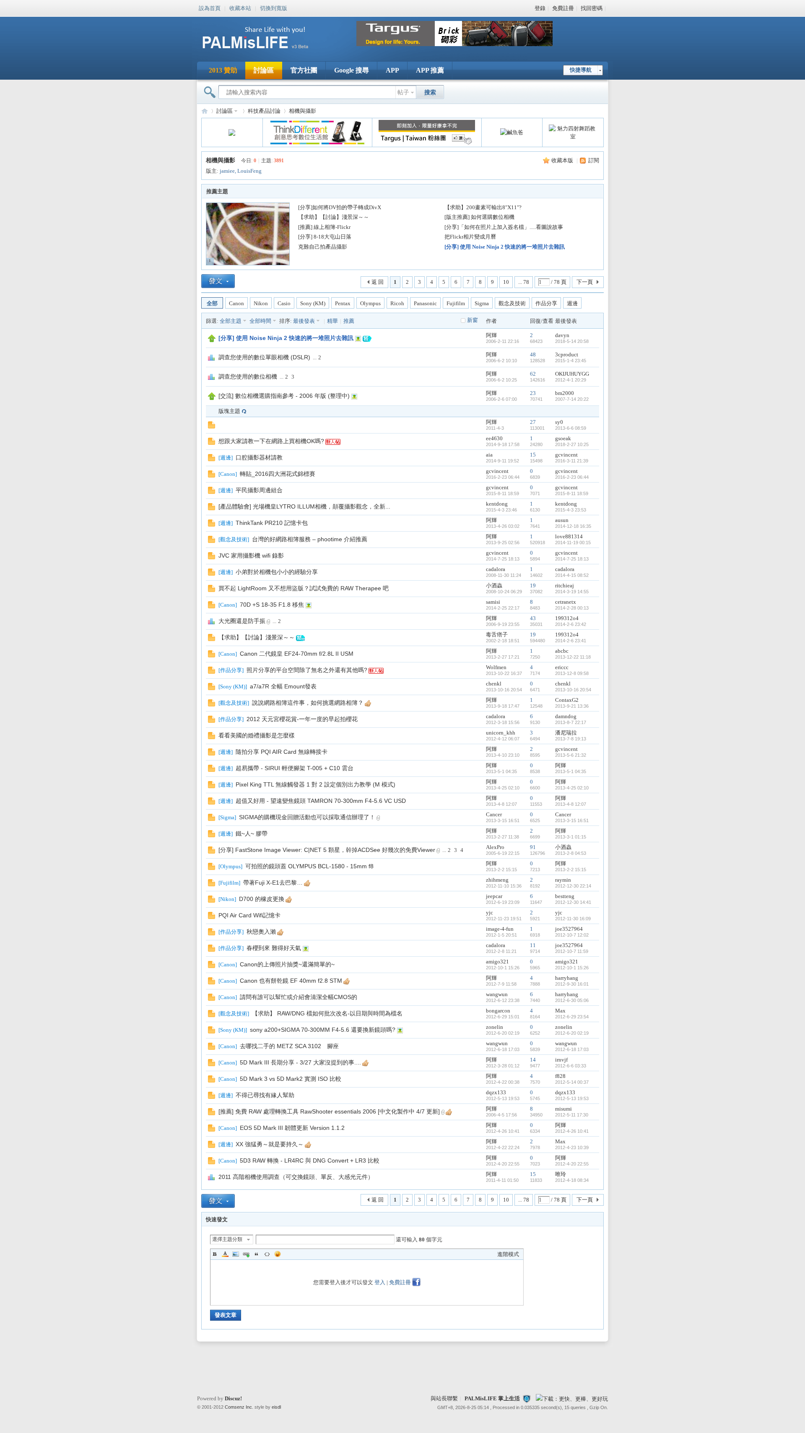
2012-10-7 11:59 (571, 951)
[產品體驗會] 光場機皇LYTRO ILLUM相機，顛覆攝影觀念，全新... (304, 506)
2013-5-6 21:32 (570, 755)
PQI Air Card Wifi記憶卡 (249, 915)
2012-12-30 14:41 (573, 902)
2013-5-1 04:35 (570, 771)
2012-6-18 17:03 (572, 1049)
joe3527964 (569, 929)
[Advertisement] (316, 425)
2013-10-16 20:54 (573, 689)
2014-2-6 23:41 (570, 640)
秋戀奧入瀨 (261, 931)
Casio (284, 303)
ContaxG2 (567, 700)
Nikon (261, 303)
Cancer (494, 814)
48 (533, 354)
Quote (256, 1254)
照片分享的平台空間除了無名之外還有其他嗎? (307, 670)
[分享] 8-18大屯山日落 (324, 237)
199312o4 (567, 618)
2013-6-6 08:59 (570, 428)
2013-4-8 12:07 (570, 804)
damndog (565, 716)
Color (225, 1254)
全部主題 (231, 321)
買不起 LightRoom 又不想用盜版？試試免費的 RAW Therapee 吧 (303, 588)
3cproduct (566, 354)
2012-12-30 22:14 (573, 885)
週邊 (572, 303)
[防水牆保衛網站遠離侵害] (526, 1398)
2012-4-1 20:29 (570, 379)
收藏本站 (240, 7)
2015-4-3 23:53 (570, 509)
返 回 (377, 282)
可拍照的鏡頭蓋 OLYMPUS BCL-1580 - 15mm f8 (309, 866)
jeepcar (494, 896)
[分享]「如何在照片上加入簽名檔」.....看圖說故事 (503, 227)
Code (267, 1254)
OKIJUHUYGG (572, 374)
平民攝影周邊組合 (259, 490)
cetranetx (565, 602)
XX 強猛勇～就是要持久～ (270, 1144)
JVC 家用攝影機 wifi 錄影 (251, 555)
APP (392, 70)
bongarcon (498, 1010)
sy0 (559, 422)
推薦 (348, 321)
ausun (562, 520)
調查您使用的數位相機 (247, 376)
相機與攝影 (302, 111)
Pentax (343, 303)
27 (533, 422)
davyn (562, 335)
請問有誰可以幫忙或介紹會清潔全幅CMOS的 (298, 997)
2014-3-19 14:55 (572, 591)
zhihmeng (497, 880)
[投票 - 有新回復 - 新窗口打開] (211, 623)
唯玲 (560, 1174)
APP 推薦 (430, 70)
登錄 (540, 8)
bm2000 (564, 393)
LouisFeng (249, 171)
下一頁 (584, 282)
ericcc (562, 667)
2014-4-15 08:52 (572, 575)
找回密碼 (591, 8)
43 (533, 618)
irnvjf (561, 1060)
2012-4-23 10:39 (572, 1147)
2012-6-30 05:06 (572, 1000)
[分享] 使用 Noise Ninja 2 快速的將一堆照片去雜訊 (504, 247)
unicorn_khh (500, 732)
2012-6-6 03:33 (570, 1065)
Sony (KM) (312, 303)
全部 (212, 303)
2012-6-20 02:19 (572, 1033)
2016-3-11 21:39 (571, 460)
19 (533, 585)
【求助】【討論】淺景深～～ (333, 217)
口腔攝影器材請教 (259, 457)
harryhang (566, 978)
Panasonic (425, 303)
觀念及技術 (512, 303)
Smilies (277, 1254)
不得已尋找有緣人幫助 (265, 1095)
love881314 (569, 536)
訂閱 (593, 160)
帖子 (403, 92)
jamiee (227, 171)
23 (533, 393)
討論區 (264, 70)
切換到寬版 (273, 7)
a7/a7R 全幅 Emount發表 (283, 686)
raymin (563, 880)
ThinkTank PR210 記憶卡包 (272, 522)
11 (533, 945)
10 (506, 282)
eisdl (276, 1407)
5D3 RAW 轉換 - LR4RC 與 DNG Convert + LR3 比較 (309, 1160)
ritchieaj (564, 585)
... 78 (523, 282)
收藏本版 (562, 160)
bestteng (564, 896)
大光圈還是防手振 (241, 621)
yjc (489, 912)
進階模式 (508, 1254)
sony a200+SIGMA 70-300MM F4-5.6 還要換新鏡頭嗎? (322, 1029)
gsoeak (563, 438)
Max (560, 1010)
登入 (379, 1282)
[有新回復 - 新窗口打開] (211, 443)
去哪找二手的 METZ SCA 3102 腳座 (289, 1046)
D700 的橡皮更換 (261, 899)
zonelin (494, 1027)
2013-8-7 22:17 (570, 722)
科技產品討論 (264, 111)
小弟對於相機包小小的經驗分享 (277, 572)
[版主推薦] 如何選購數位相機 (479, 217)
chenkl (493, 683)
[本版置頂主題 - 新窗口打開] (212, 340)
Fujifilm (456, 303)
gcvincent (566, 455)
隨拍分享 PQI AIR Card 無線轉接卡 (281, 751)
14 (533, 1060)
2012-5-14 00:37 (572, 1082)
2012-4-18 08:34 (572, 1180)
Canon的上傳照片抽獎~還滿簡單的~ (287, 964)
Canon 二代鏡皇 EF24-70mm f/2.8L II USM (296, 653)
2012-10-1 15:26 (572, 967)
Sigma (482, 303)
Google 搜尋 (351, 70)
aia (489, 455)
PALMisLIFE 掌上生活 (492, 1398)
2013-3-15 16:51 (572, 820)
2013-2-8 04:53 (570, 853)
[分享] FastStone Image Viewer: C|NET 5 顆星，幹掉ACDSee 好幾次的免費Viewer (326, 849)
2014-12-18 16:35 (573, 526)
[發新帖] (218, 281)
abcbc (562, 651)
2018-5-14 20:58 (572, 341)
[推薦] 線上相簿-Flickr (324, 227)
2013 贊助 (223, 70)
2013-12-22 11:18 (573, 656)
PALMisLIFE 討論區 (204, 111)
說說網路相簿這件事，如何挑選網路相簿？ (308, 702)
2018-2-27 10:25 (572, 444)
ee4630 (494, 438)
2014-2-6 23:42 (570, 624)
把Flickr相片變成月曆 (470, 237)
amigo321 (497, 961)
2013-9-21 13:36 (572, 706)
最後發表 (304, 321)
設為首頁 (210, 7)
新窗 (472, 320)
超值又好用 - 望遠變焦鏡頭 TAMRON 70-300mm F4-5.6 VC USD (321, 800)
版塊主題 (229, 411)
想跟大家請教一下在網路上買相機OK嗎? (271, 441)
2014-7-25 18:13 (572, 558)
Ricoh (397, 303)
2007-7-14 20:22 (572, 399)
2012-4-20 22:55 (572, 1163)
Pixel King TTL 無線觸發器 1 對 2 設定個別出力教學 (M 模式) (315, 784)
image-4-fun (500, 929)
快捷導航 (581, 70)
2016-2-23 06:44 (572, 477)
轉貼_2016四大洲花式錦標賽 (277, 473)
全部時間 (260, 321)
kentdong (497, 504)
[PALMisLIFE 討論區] (264, 52)
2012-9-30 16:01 (572, 983)
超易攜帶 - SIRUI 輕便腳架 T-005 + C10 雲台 (294, 768)
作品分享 (546, 303)
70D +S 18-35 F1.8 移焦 (272, 604)
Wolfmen (496, 667)
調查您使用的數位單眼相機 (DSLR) (264, 357)
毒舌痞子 (497, 634)
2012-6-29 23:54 (572, 1016)
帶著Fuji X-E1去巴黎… (273, 882)
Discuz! (233, 1398)
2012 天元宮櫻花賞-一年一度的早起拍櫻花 (302, 719)
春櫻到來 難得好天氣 (274, 948)
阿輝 (491, 335)
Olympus (370, 303)
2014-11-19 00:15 (573, 542)
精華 (332, 321)
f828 (560, 1076)
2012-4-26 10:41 (572, 1131)
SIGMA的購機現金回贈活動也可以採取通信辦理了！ (307, 817)
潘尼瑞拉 (566, 732)
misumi (563, 1109)
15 (533, 455)
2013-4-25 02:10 (572, 787)
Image (235, 1254)
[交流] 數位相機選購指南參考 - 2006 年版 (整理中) (284, 395)
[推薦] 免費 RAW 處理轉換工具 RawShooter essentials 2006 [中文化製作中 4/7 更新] (329, 1111)
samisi (493, 602)
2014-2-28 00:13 (572, 607)
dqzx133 (496, 1092)
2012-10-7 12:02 (572, 934)
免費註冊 (563, 8)
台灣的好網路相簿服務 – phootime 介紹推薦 (309, 539)
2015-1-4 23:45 (570, 360)
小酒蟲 (494, 585)
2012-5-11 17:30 (571, 1114)
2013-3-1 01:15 (570, 836)
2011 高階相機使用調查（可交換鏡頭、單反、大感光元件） (296, 1176)
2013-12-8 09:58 (572, 673)
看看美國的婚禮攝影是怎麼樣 (256, 735)
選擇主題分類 (227, 1239)
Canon (236, 303)
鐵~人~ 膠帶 (251, 833)
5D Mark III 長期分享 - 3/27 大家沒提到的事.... (300, 1062)
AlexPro (495, 847)
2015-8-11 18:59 (571, 493)
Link (246, 1254)
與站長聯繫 (444, 1398)
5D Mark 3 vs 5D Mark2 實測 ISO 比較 (290, 1078)
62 (533, 374)
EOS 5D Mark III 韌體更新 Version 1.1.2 (292, 1127)
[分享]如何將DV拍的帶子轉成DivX (339, 207)
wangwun (497, 994)
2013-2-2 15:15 (570, 869)
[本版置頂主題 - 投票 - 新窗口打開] (211, 359)
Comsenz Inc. (239, 1407)
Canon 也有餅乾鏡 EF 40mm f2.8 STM (291, 980)
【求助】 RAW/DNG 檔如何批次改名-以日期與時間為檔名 (327, 1013)
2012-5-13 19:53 (572, 1098)
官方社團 (304, 70)
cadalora (495, 569)
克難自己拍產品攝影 (322, 247)
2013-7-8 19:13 (570, 738)
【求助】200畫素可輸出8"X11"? (483, 207)
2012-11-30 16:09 (573, 918)
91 (533, 847)
